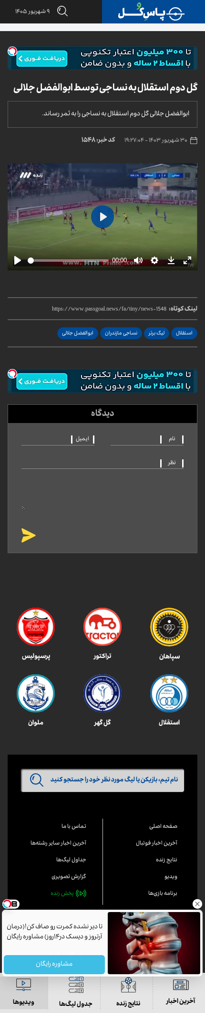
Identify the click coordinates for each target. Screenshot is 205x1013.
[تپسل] (12, 51)
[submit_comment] (28, 536)
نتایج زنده (166, 860)
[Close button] (198, 904)
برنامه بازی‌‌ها (162, 894)
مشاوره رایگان (54, 964)
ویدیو (170, 877)
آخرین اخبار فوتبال (156, 843)
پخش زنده (62, 894)
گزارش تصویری (68, 877)
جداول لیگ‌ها (71, 860)
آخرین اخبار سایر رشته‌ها (58, 843)
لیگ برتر (156, 334)
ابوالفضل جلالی (77, 334)
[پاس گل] (151, 11)
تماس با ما (74, 827)
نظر (172, 463)
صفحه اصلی (163, 827)
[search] (59, 12)
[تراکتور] (102, 627)
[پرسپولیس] (36, 627)
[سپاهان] (169, 627)
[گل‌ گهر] (102, 693)
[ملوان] (36, 693)
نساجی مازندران (121, 334)
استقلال (184, 334)
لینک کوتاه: (183, 309)
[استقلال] (169, 693)
